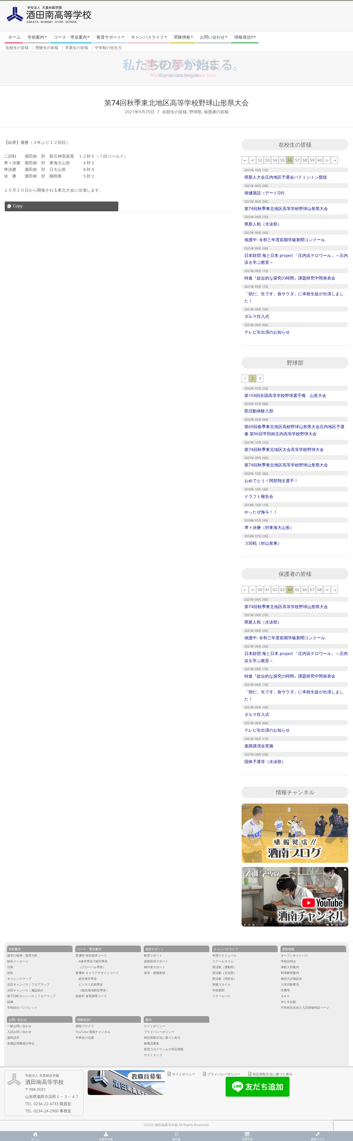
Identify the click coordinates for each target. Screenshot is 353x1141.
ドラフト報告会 (258, 496)
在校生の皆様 (174, 111)
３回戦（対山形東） (263, 543)
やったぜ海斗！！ (260, 512)
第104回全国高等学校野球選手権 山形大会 (285, 395)
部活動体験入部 (258, 411)
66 (305, 589)
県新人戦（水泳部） (263, 224)
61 (267, 589)
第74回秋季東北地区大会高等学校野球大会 (284, 449)
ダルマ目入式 (256, 316)
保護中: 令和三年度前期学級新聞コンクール (284, 239)
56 (290, 160)
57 (297, 160)
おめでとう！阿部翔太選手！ (271, 480)
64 (290, 589)
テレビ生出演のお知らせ (267, 332)
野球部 (195, 111)
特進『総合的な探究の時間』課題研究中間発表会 (289, 278)
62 (275, 589)
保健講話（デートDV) (264, 192)
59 (312, 160)
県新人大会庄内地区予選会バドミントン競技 (285, 177)
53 (267, 160)
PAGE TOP (340, 1079)
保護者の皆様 (216, 111)
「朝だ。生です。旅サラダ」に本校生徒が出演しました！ (294, 297)
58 (305, 160)
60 (319, 160)
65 (297, 589)
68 (319, 589)
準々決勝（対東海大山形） (269, 527)
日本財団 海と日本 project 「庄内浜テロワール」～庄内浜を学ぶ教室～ (296, 259)
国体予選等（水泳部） (265, 761)
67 (312, 589)
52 (260, 160)
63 (282, 589)
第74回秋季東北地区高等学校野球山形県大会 (286, 208)
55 (282, 160)
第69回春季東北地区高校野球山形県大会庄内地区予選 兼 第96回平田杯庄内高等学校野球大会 (294, 430)
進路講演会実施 (258, 745)
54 (275, 160)
